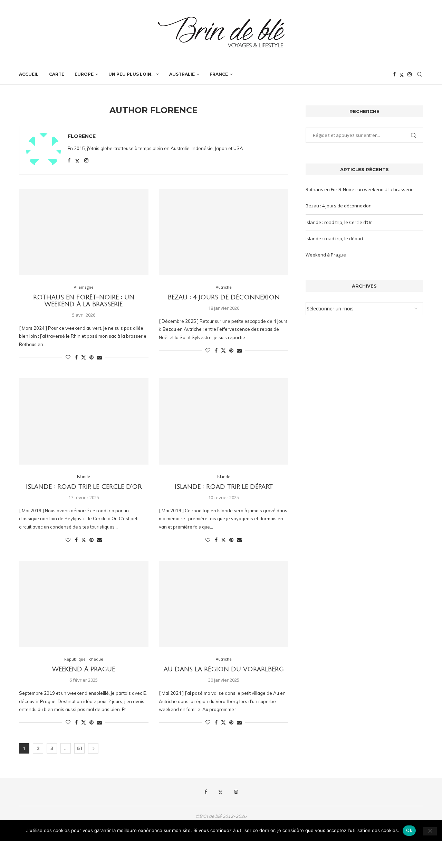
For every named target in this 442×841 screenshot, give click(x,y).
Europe (84, 74)
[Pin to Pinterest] (91, 357)
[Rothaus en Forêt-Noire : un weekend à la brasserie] (83, 232)
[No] (430, 831)
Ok (409, 830)
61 (79, 748)
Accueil (29, 74)
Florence (82, 136)
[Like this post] (68, 357)
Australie (182, 74)
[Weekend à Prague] (83, 604)
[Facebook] (394, 74)
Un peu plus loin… (131, 74)
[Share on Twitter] (83, 357)
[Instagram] (409, 74)
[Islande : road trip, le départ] (223, 421)
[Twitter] (401, 74)
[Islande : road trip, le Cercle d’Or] (83, 421)
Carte (56, 74)
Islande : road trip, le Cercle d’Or (84, 486)
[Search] (419, 74)
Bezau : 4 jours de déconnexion (224, 297)
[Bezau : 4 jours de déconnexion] (223, 232)
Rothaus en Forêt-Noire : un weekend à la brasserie (83, 301)
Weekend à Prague (83, 669)
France (219, 74)
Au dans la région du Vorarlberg (224, 669)
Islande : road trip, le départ (224, 486)
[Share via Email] (99, 357)
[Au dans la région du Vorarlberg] (223, 604)
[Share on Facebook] (76, 357)
